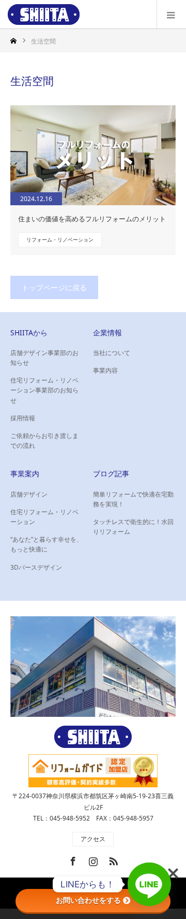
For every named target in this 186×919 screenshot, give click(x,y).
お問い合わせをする (88, 900)
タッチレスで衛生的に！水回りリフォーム (133, 526)
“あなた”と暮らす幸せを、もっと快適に (46, 544)
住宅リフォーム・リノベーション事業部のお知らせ (44, 390)
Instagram (92, 859)
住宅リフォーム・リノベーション (44, 516)
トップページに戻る (54, 287)
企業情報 (107, 332)
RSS (112, 859)
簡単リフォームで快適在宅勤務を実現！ (133, 499)
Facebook (72, 859)
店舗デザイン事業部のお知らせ (44, 357)
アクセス (93, 839)
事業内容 (105, 370)
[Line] (149, 884)
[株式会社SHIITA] (44, 14)
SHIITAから (29, 332)
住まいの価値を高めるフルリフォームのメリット (92, 218)
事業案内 (24, 473)
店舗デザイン (29, 494)
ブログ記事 (111, 473)
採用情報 (22, 418)
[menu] (171, 14)
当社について (111, 352)
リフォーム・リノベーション (60, 239)
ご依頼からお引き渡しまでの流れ (44, 440)
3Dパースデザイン (36, 567)
